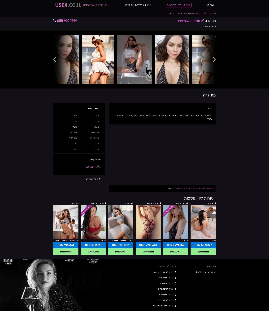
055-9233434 (148, 245)
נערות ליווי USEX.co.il (204, 272)
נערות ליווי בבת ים (166, 283)
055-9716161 (93, 245)
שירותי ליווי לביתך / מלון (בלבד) (96, 5)
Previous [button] (54, 59)
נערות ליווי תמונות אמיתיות (163, 306)
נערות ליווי (210, 5)
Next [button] (214, 59)
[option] (134, 59)
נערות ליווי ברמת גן (166, 294)
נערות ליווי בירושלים (165, 278)
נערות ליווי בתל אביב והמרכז (178, 5)
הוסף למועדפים (92, 179)
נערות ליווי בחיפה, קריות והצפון (138, 5)
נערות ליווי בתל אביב (165, 300)
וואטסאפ (203, 252)
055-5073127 (203, 245)
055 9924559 (66, 20)
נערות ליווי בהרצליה (165, 289)
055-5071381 (120, 245)
